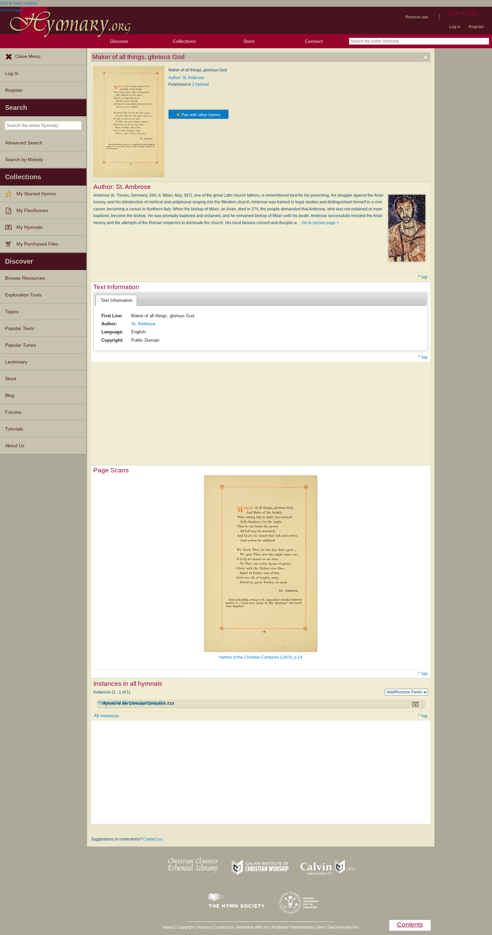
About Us (14, 445)
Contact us (152, 839)
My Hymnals (29, 227)
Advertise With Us (253, 927)
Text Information (116, 300)
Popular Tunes (20, 345)
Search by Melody (24, 159)
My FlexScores (32, 210)
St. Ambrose (143, 323)
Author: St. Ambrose (186, 77)
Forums (13, 412)
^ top (422, 276)
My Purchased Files (37, 244)
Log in (455, 26)
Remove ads (416, 17)
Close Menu (27, 56)
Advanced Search (24, 142)
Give (320, 927)
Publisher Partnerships (292, 927)
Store (249, 41)
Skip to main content (18, 3)
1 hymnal (200, 84)
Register (476, 26)
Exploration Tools (23, 294)
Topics (12, 311)
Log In (11, 73)
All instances (106, 715)
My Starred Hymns (36, 193)
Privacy (204, 927)
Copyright (185, 927)
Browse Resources (25, 278)
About (168, 927)
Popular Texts (19, 328)
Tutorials (14, 428)
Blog (9, 395)
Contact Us (224, 927)
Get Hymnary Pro (343, 927)
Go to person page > (320, 222)
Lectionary (16, 361)
